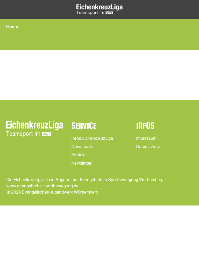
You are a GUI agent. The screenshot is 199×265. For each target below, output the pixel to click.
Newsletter (81, 163)
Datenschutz (148, 146)
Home (12, 26)
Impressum (146, 138)
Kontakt (78, 154)
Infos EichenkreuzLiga (92, 138)
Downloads (82, 146)
